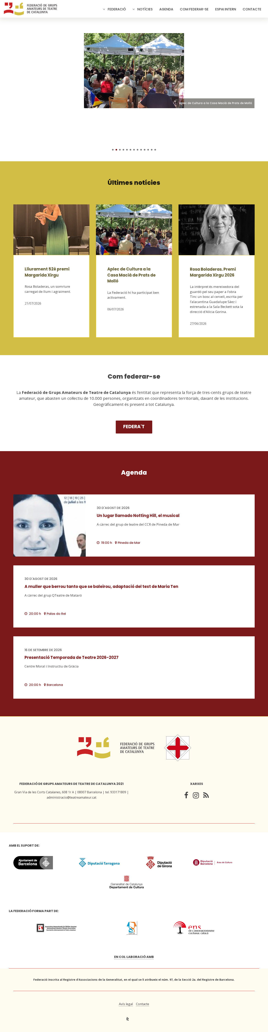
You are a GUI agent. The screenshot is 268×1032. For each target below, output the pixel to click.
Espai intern (225, 9)
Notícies (145, 9)
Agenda (166, 9)
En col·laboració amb (134, 957)
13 (155, 150)
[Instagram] (196, 796)
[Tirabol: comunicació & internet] (134, 1019)
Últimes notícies (134, 182)
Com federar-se (194, 9)
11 (148, 150)
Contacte (252, 9)
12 (151, 150)
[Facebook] (186, 796)
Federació (117, 9)
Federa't (134, 426)
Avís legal (126, 1004)
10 (144, 150)
